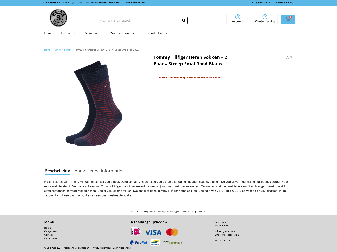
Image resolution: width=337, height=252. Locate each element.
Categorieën (50, 231)
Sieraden (91, 33)
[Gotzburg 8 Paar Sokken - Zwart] (291, 58)
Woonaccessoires (122, 33)
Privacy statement (101, 247)
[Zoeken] (183, 20)
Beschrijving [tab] (57, 171)
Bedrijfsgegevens (121, 247)
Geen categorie (173, 211)
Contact (48, 234)
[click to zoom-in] (94, 103)
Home (48, 33)
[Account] (237, 16)
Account (238, 21)
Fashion (66, 33)
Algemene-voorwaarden (76, 247)
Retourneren (51, 238)
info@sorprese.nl (230, 234)
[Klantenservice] (264, 16)
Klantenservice (265, 21)
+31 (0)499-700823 (228, 231)
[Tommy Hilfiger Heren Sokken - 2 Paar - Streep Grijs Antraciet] (287, 58)
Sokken (67, 49)
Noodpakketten (157, 33)
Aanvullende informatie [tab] (98, 171)
